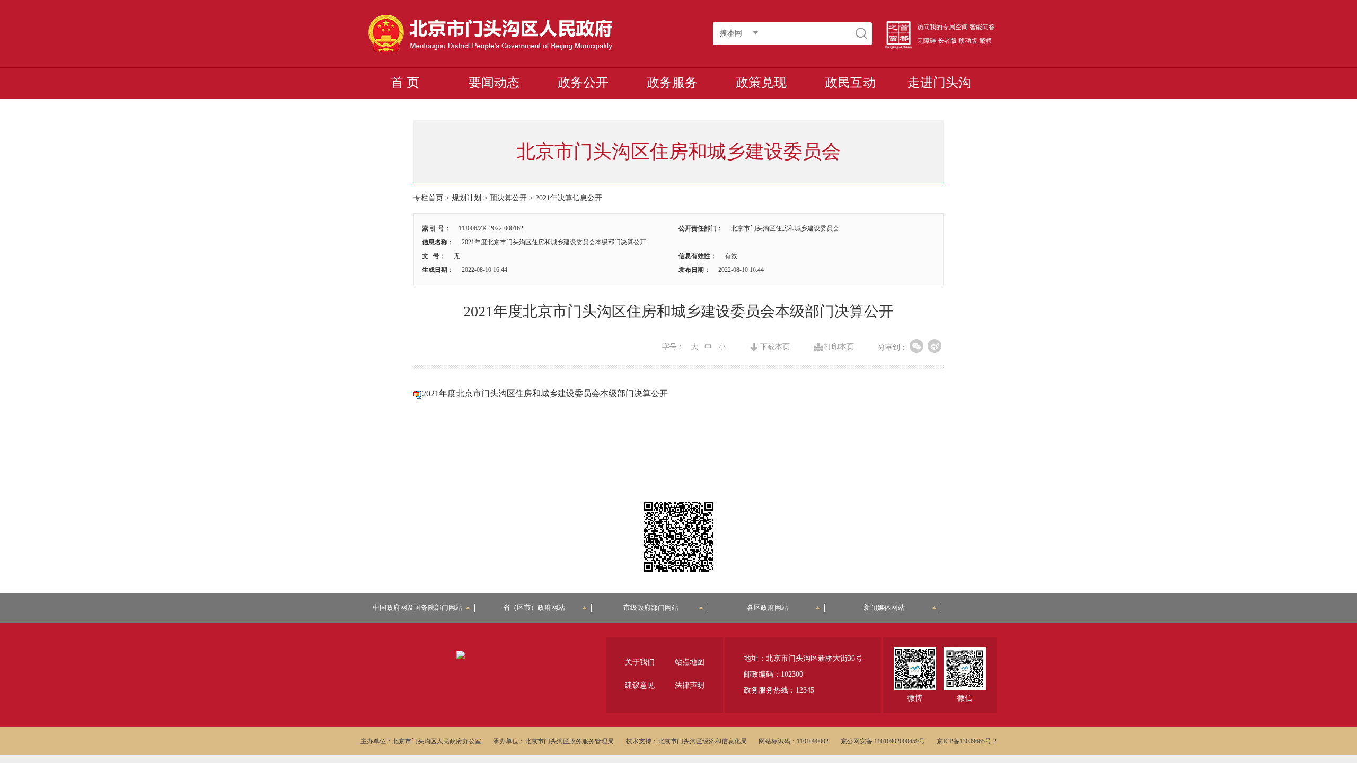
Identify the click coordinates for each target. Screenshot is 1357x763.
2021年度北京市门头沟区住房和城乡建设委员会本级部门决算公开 (545, 393)
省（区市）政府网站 (534, 607)
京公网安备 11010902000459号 (883, 741)
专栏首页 (428, 198)
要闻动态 (494, 83)
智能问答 (982, 27)
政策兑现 (761, 83)
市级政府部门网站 (650, 607)
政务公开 (583, 83)
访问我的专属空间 (942, 27)
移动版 (967, 41)
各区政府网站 (767, 607)
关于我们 (640, 662)
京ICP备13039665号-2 (967, 741)
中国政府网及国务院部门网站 (421, 607)
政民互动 (850, 83)
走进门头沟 (939, 83)
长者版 (947, 41)
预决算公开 (508, 198)
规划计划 (466, 198)
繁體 (985, 41)
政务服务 (672, 83)
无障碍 (926, 41)
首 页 (405, 83)
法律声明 (689, 685)
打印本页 (839, 347)
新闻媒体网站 (884, 607)
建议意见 (640, 685)
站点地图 (689, 662)
